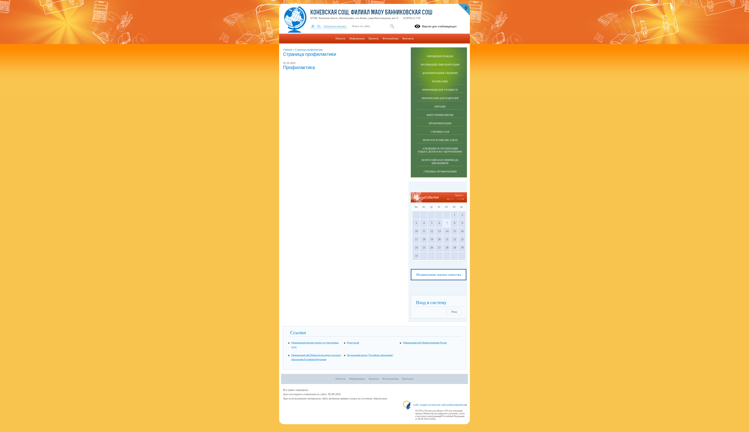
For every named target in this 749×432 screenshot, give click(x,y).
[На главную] (313, 26)
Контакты (408, 38)
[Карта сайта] (319, 26)
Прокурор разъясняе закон (440, 140)
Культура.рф (353, 342)
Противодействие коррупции (440, 64)
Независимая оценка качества (438, 275)
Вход (454, 311)
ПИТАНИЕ (440, 106)
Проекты (373, 38)
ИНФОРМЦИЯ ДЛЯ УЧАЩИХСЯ (440, 90)
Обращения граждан (440, 56)
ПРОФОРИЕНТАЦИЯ (440, 123)
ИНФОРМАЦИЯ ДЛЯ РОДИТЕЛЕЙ (440, 98)
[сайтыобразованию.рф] (464, 10)
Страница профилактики (309, 49)
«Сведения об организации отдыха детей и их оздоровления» (440, 150)
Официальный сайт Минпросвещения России (425, 342)
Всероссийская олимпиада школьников (440, 162)
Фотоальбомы (390, 38)
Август (459, 195)
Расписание (440, 81)
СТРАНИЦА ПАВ (440, 131)
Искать (392, 26)
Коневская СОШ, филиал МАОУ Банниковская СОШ (371, 13)
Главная (288, 49)
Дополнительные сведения (440, 73)
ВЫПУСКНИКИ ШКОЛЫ (440, 115)
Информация (357, 38)
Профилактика (299, 67)
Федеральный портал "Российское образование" (370, 355)
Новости (340, 38)
